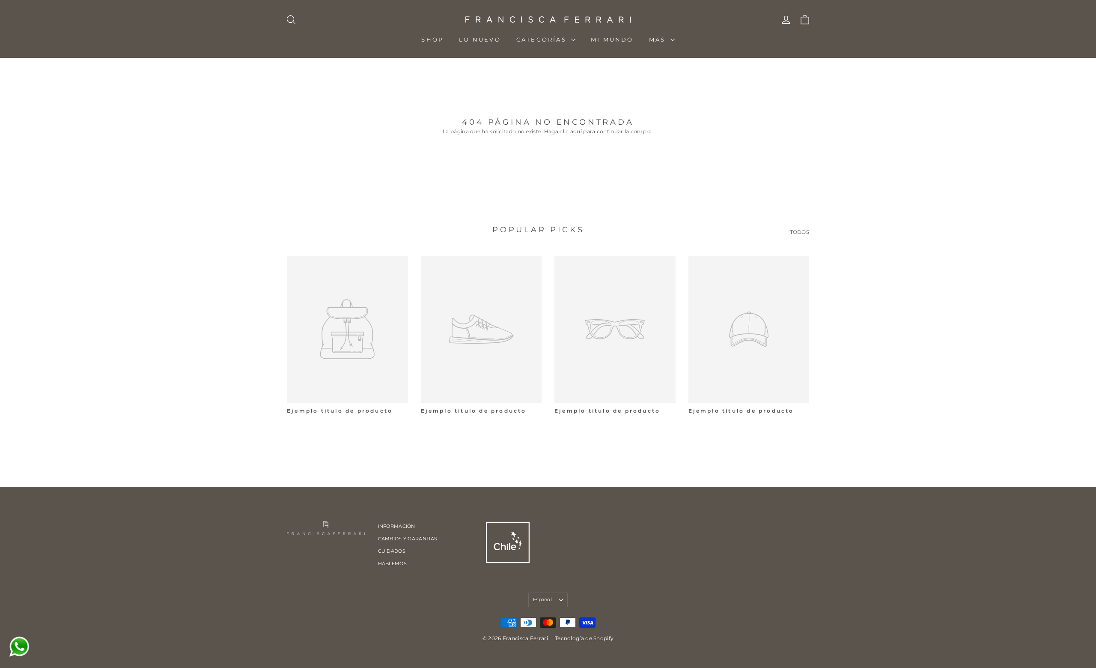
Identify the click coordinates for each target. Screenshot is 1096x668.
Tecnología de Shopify (584, 638)
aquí (576, 131)
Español (542, 599)
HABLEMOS (392, 563)
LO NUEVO (480, 39)
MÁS (658, 39)
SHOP (432, 39)
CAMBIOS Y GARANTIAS (408, 539)
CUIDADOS (391, 551)
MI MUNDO (612, 39)
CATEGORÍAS (542, 39)
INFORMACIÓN (396, 526)
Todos (800, 232)
